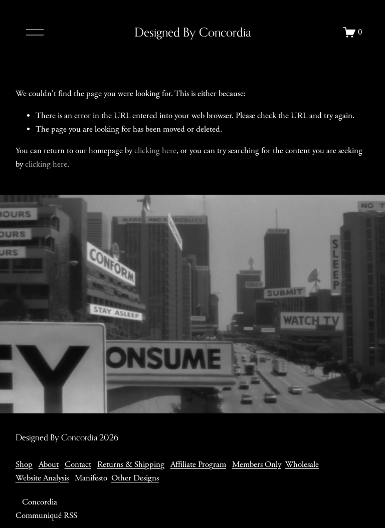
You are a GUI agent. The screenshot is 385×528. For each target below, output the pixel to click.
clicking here (155, 151)
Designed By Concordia (192, 32)
